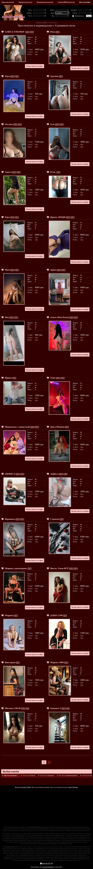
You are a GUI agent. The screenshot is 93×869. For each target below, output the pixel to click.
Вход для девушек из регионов (41, 787)
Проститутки (29, 775)
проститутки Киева (47, 867)
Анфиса (54, 474)
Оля (52, 124)
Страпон (54, 519)
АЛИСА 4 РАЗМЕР (15, 31)
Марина (9, 615)
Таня (52, 377)
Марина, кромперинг (16, 568)
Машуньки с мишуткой (17, 427)
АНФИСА (10, 474)
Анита (8, 172)
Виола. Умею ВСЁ (59, 568)
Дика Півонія (57, 427)
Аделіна (54, 76)
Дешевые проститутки (25, 2)
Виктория (10, 662)
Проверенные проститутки (45, 2)
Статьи (70, 787)
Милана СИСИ (13, 708)
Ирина (8, 377)
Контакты (75, 787)
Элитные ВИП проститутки (66, 2)
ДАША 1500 (56, 615)
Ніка (52, 31)
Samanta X (55, 708)
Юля (53, 172)
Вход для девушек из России (58, 787)
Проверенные (79, 16)
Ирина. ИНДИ (57, 217)
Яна (7, 317)
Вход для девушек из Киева (23, 787)
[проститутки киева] (13, 12)
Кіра (7, 76)
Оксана (9, 124)
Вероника (10, 519)
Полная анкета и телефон (34, 66)
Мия (7, 270)
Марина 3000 (57, 662)
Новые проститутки (8, 2)
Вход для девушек (84, 2)
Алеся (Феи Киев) (59, 317)
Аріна (53, 270)
